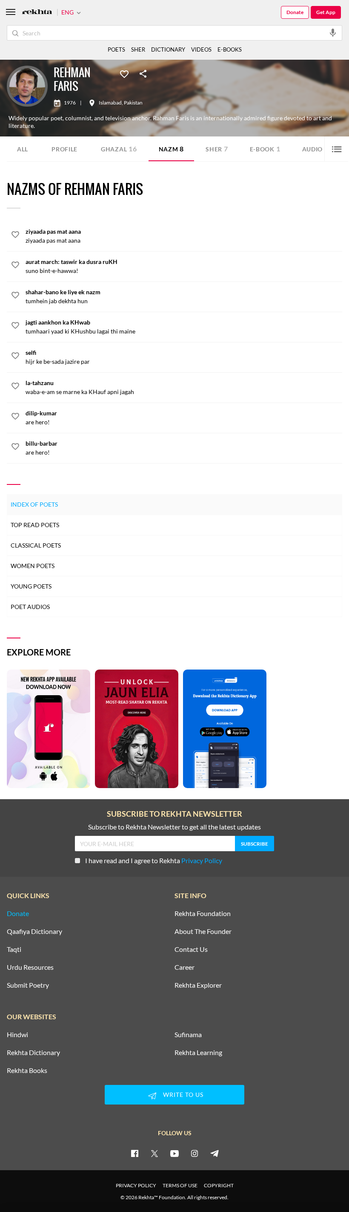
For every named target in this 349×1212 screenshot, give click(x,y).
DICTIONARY (168, 49)
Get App (325, 12)
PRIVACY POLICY (136, 1185)
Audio (315, 149)
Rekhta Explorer (198, 985)
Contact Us (191, 949)
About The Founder (203, 931)
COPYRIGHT (219, 1185)
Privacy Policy (201, 860)
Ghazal (119, 149)
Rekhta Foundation (202, 913)
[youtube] (174, 1153)
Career (184, 967)
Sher (217, 149)
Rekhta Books (27, 1070)
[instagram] (194, 1153)
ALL (22, 149)
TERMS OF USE (180, 1185)
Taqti (14, 949)
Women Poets (32, 565)
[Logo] (37, 12)
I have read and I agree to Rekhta (153, 860)
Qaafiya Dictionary (34, 931)
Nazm (171, 149)
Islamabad (110, 102)
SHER (138, 49)
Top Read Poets (35, 524)
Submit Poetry (28, 985)
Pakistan (133, 102)
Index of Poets (34, 504)
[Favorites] (124, 73)
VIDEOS (201, 49)
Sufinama (188, 1034)
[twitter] (154, 1153)
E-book (265, 149)
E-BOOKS (229, 49)
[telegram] (214, 1153)
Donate (294, 12)
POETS (116, 49)
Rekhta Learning (198, 1052)
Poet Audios (30, 606)
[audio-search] (333, 32)
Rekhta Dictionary (33, 1052)
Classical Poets (36, 545)
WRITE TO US (183, 1094)
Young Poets (31, 586)
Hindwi (17, 1034)
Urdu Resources (30, 967)
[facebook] (134, 1153)
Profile (64, 149)
